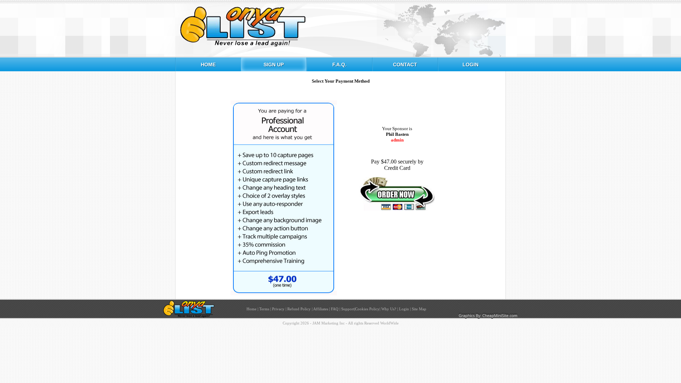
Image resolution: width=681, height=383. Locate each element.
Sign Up (274, 64)
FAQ (334, 309)
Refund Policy (299, 309)
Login (470, 64)
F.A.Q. (339, 64)
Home (208, 64)
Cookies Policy (367, 309)
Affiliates (320, 309)
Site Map (419, 309)
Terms (264, 309)
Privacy (278, 309)
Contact (405, 64)
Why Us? (388, 309)
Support (347, 309)
